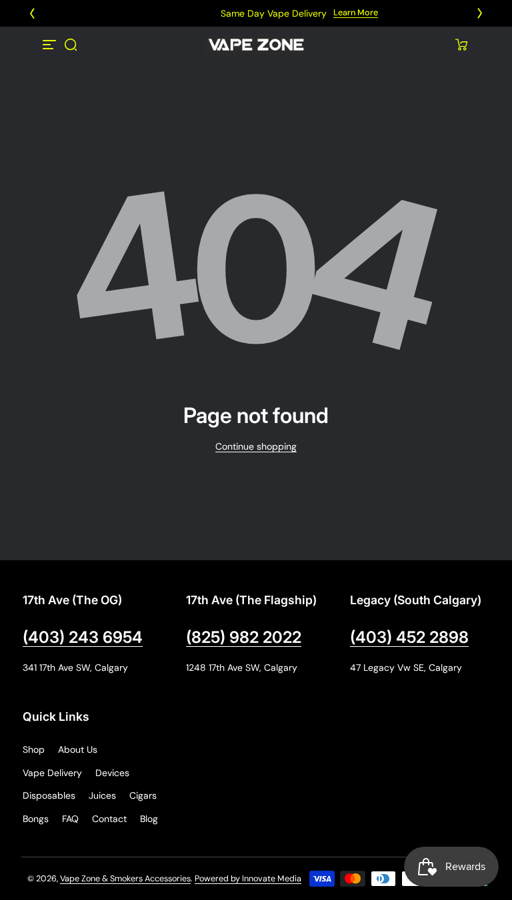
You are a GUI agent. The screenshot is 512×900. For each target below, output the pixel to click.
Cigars (143, 795)
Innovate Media (271, 878)
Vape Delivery (52, 773)
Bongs (36, 819)
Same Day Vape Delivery (230, 13)
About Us (77, 749)
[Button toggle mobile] (51, 44)
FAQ (70, 819)
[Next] (480, 13)
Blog (149, 819)
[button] (70, 44)
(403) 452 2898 (409, 637)
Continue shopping (256, 446)
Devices (112, 773)
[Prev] (32, 13)
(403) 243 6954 (83, 637)
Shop (34, 749)
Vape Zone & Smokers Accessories (125, 878)
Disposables (49, 795)
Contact (109, 819)
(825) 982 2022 (243, 637)
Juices (102, 795)
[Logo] (256, 45)
